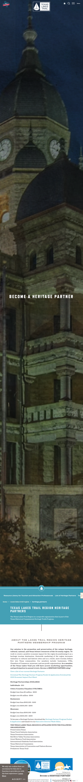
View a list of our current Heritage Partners (27, 671)
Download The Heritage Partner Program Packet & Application (35, 675)
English (73, 780)
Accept (17, 779)
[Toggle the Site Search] (69, 3)
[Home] (6, 4)
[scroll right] (81, 596)
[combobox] (73, 780)
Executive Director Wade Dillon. (48, 722)
